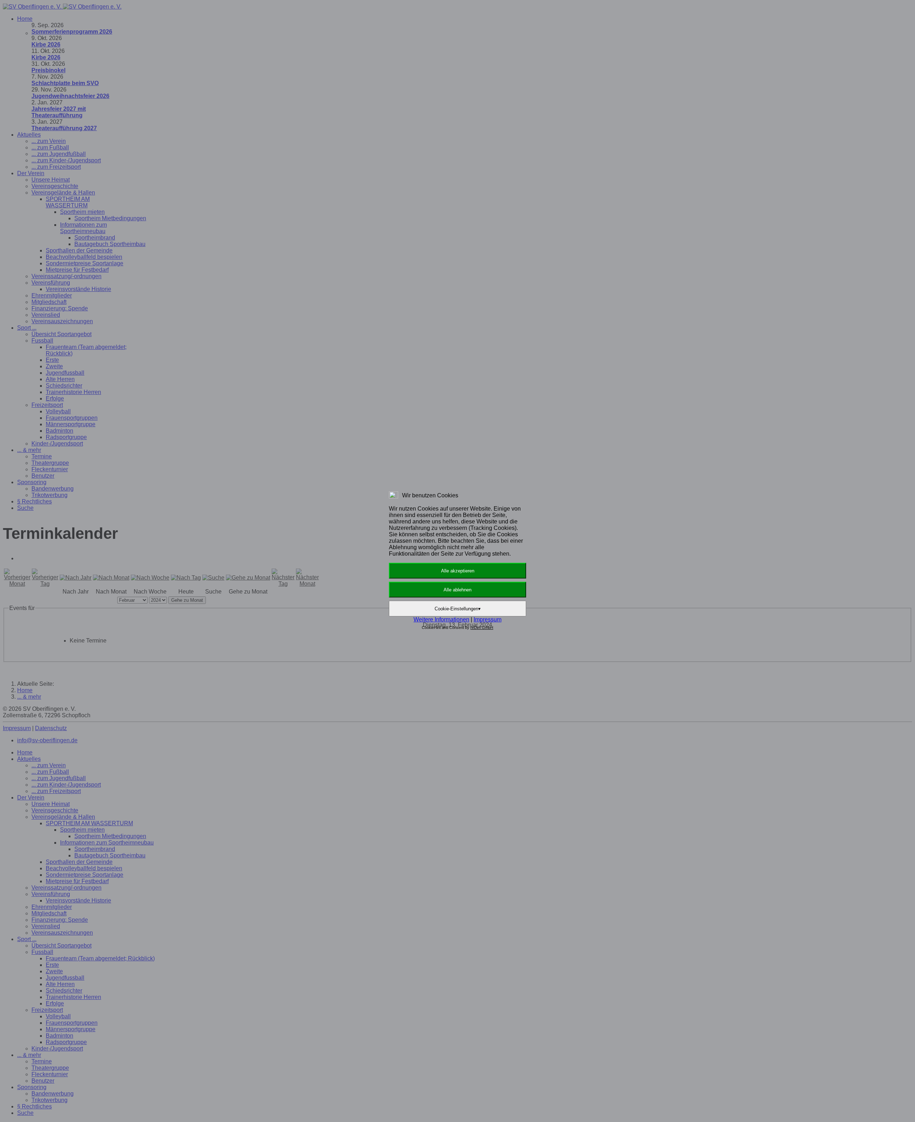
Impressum (487, 619)
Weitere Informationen (441, 619)
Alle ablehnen (457, 589)
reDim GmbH (481, 627)
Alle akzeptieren (457, 571)
